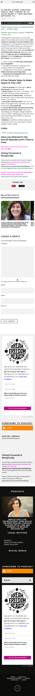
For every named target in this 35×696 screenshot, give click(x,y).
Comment (4, 243)
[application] (17, 23)
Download (24, 27)
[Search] (33, 2)
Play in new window (13, 27)
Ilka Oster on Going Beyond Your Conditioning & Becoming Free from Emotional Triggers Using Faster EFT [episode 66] (15, 225)
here (9, 149)
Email (3, 295)
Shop (24, 679)
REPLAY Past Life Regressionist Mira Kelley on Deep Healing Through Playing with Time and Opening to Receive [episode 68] (17, 524)
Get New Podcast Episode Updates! (14, 281)
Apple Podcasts (12, 32)
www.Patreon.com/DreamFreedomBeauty (15, 166)
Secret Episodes (14, 678)
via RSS (9, 428)
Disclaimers (7, 540)
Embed (16, 29)
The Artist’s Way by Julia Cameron (17, 133)
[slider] (31, 23)
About (27, 678)
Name (3, 285)
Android (21, 32)
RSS (9, 34)
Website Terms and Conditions (13, 542)
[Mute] (27, 23)
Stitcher (4, 34)
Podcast (22, 676)
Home (13, 676)
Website (4, 306)
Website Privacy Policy (11, 544)
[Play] (2, 23)
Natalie (3, 18)
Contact (15, 679)
